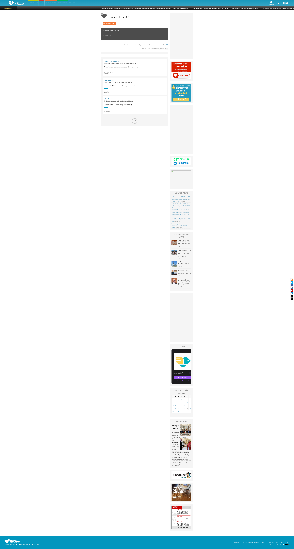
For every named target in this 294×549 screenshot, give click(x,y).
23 (175, 408)
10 (178, 402)
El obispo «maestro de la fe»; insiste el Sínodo (118, 101)
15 (173, 405)
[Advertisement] (134, 134)
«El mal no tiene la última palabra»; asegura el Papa (120, 63)
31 (178, 411)
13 (187, 402)
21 (190, 405)
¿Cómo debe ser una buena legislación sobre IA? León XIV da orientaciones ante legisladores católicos (124, 8)
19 (184, 405)
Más (134, 121)
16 (175, 405)
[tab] (176, 507)
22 (173, 408)
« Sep (173, 414)
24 (178, 408)
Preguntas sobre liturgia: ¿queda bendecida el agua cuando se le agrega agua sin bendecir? (184, 242)
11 (181, 402)
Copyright (277, 542)
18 (181, 405)
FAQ (243, 542)
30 (175, 411)
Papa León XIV (33, 3)
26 (184, 408)
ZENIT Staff (105, 36)
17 (178, 405)
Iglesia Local (109, 80)
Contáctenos (284, 542)
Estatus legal (270, 542)
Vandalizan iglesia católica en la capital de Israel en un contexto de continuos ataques (181, 225)
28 (190, 408)
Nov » (176, 414)
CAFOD (166, 45)
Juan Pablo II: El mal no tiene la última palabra (118, 82)
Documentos (62, 3)
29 (173, 411)
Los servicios (257, 542)
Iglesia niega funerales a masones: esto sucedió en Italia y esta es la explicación (184, 272)
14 (190, 402)
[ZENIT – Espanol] (18, 3)
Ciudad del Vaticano (112, 61)
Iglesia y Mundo (51, 3)
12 (184, 402)
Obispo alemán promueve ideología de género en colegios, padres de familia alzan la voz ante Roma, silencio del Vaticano (184, 282)
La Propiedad (249, 542)
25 (181, 408)
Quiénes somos (237, 542)
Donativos (72, 3)
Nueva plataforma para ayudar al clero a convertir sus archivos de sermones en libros (181, 220)
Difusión (264, 542)
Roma (41, 3)
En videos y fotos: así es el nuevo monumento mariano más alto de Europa (184, 263)
